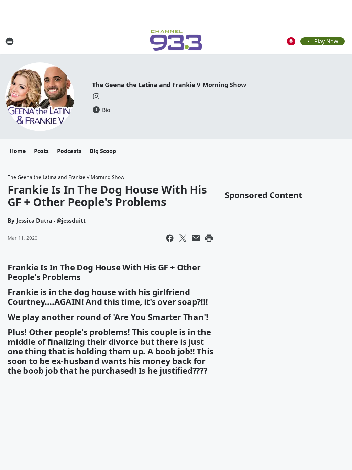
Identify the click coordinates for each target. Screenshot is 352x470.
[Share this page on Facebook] (170, 238)
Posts (41, 151)
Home (18, 151)
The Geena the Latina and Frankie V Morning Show (169, 85)
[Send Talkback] (291, 41)
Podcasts (69, 151)
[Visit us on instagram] (96, 96)
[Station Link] (176, 41)
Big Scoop (103, 151)
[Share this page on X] (183, 238)
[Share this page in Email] (196, 238)
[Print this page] (209, 238)
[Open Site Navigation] (10, 41)
